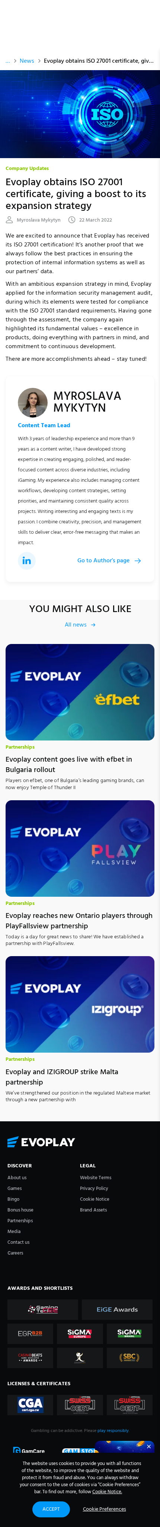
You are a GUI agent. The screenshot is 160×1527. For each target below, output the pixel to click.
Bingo (13, 1199)
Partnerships (20, 747)
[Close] (148, 1446)
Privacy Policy (94, 1189)
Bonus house (20, 1210)
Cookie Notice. (107, 1492)
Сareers (15, 1253)
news (27, 61)
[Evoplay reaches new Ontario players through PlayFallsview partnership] (80, 848)
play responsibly (113, 1431)
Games (14, 1189)
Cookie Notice (94, 1199)
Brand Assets (93, 1210)
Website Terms (95, 1178)
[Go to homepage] (80, 1142)
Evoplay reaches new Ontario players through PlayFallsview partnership (79, 921)
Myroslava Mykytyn (39, 220)
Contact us (18, 1242)
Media (13, 1232)
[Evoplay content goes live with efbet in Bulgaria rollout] (80, 692)
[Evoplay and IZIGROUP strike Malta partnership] (80, 1004)
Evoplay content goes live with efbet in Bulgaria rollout (69, 765)
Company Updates (27, 169)
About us (16, 1178)
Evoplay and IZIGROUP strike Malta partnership (62, 1077)
